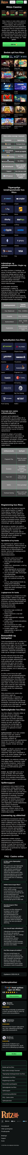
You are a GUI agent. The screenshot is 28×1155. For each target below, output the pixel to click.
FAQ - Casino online (8, 1097)
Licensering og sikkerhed (9, 1094)
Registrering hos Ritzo (8, 1080)
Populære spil (3, 56)
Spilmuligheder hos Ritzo (9, 1087)
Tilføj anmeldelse (14, 996)
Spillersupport (6, 1090)
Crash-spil (18, 56)
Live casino (11, 56)
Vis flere (14, 1054)
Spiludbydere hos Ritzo (8, 1077)
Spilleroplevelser (7, 1100)
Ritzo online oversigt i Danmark (11, 1070)
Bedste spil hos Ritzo (8, 1067)
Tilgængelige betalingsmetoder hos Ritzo (13, 1074)
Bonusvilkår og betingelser (9, 1084)
